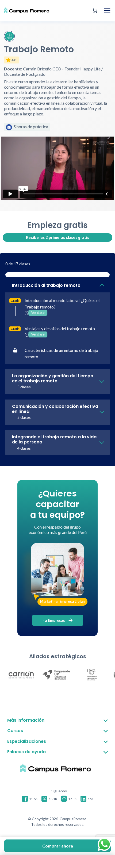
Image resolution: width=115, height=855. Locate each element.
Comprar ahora (57, 845)
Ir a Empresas (53, 620)
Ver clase (38, 313)
